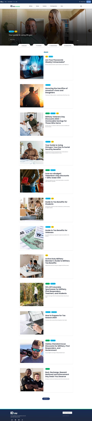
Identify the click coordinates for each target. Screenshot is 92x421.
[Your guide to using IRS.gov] (13, 39)
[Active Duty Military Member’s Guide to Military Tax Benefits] (31, 266)
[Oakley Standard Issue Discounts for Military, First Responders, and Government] (31, 351)
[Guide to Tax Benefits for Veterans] (31, 237)
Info (15, 31)
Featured (11, 31)
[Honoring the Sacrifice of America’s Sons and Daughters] (31, 95)
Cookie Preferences (66, 415)
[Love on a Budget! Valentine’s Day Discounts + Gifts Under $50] (31, 181)
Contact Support (66, 412)
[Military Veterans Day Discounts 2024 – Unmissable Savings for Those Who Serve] (31, 124)
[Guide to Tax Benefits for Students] (31, 209)
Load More (45, 398)
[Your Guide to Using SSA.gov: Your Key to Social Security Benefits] (31, 152)
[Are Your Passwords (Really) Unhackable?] (31, 67)
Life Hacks (50, 56)
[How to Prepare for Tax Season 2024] (31, 323)
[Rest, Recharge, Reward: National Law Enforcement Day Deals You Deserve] (31, 379)
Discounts (47, 113)
